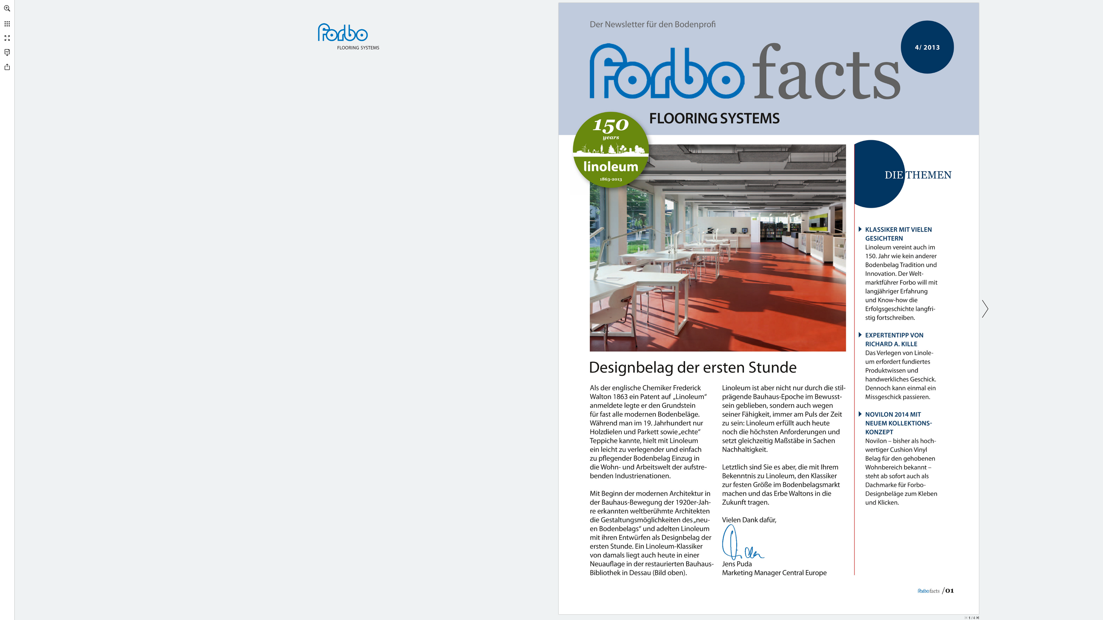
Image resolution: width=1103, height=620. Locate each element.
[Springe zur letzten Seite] (978, 617)
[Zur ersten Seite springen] (966, 617)
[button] (7, 8)
